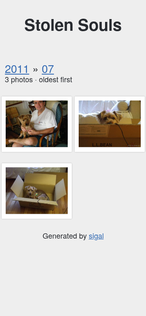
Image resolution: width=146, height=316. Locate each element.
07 (48, 68)
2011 (17, 68)
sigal (96, 235)
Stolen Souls (73, 24)
